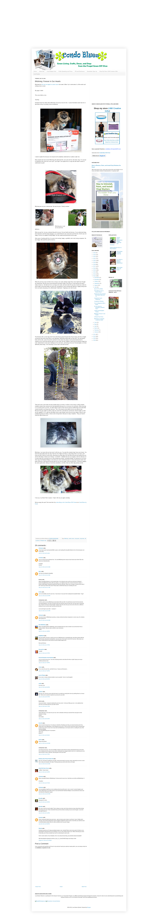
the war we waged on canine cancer (50, 84)
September (97, 283)
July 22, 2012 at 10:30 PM (44, 793)
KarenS (40, 723)
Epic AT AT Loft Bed (98, 288)
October (96, 281)
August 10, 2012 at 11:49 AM (45, 840)
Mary (40, 571)
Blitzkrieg (66, 538)
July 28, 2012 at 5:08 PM (44, 824)
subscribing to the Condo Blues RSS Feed (66, 502)
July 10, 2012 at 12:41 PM (44, 610)
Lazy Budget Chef (51, 71)
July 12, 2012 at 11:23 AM (44, 763)
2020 (94, 260)
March (95, 328)
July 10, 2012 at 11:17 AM (44, 587)
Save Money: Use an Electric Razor (99, 291)
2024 (94, 252)
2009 (94, 338)
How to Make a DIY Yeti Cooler (119, 268)
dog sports (77, 538)
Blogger (89, 907)
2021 (94, 258)
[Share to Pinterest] (55, 540)
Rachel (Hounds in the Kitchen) (46, 657)
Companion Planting (98, 301)
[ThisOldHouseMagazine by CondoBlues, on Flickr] (114, 308)
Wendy (40, 828)
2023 (94, 254)
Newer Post (38, 886)
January (96, 332)
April (95, 326)
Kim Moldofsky (42, 624)
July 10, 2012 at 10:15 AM (44, 567)
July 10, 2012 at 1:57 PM (44, 645)
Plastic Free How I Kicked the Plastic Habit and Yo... (100, 295)
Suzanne (41, 817)
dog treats (82, 538)
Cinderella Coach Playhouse (98, 299)
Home (35, 71)
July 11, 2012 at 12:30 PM (44, 743)
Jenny (40, 667)
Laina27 (41, 691)
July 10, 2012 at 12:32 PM (44, 595)
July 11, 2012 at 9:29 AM (44, 735)
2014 (94, 272)
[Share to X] (52, 540)
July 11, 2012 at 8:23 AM (44, 718)
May (95, 324)
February (96, 330)
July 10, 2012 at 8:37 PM (44, 696)
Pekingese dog (43, 540)
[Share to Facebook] (53, 540)
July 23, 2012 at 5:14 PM (44, 813)
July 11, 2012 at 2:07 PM (44, 754)
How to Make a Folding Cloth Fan (119, 252)
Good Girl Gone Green (44, 768)
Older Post (84, 886)
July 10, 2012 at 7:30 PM (44, 662)
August (96, 285)
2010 (94, 336)
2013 (94, 274)
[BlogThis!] (50, 540)
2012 (94, 275)
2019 (94, 262)
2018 (94, 264)
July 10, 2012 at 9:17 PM (44, 706)
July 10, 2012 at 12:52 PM (44, 620)
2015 (94, 270)
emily (40, 683)
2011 (94, 334)
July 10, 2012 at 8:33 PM (44, 687)
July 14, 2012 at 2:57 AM (44, 783)
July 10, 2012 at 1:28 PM (44, 631)
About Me (41, 71)
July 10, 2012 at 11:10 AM (44, 575)
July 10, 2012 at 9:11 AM (44, 553)
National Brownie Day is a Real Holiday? (116, 248)
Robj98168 (41, 635)
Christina (41, 557)
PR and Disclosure (80, 71)
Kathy (40, 591)
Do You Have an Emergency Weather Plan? (99, 307)
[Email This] (48, 540)
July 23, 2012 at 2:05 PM (44, 802)
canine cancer (72, 538)
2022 (94, 256)
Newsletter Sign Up (92, 71)
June (95, 322)
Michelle (41, 806)
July (95, 287)
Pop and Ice (41, 649)
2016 (94, 268)
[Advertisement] (52, 11)
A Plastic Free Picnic (98, 316)
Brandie (41, 798)
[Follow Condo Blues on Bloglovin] (99, 156)
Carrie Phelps (42, 675)
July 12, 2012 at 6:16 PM (44, 772)
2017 (94, 266)
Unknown (41, 548)
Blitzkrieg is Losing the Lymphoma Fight (99, 319)
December (96, 277)
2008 (94, 340)
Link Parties (37, 74)
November (96, 279)
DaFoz (40, 739)
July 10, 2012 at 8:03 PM (44, 679)
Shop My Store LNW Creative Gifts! (108, 71)
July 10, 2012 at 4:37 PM (44, 653)
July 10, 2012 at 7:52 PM (44, 670)
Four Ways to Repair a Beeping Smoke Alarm (120, 261)
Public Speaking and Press (65, 71)
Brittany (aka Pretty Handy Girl (46, 758)
